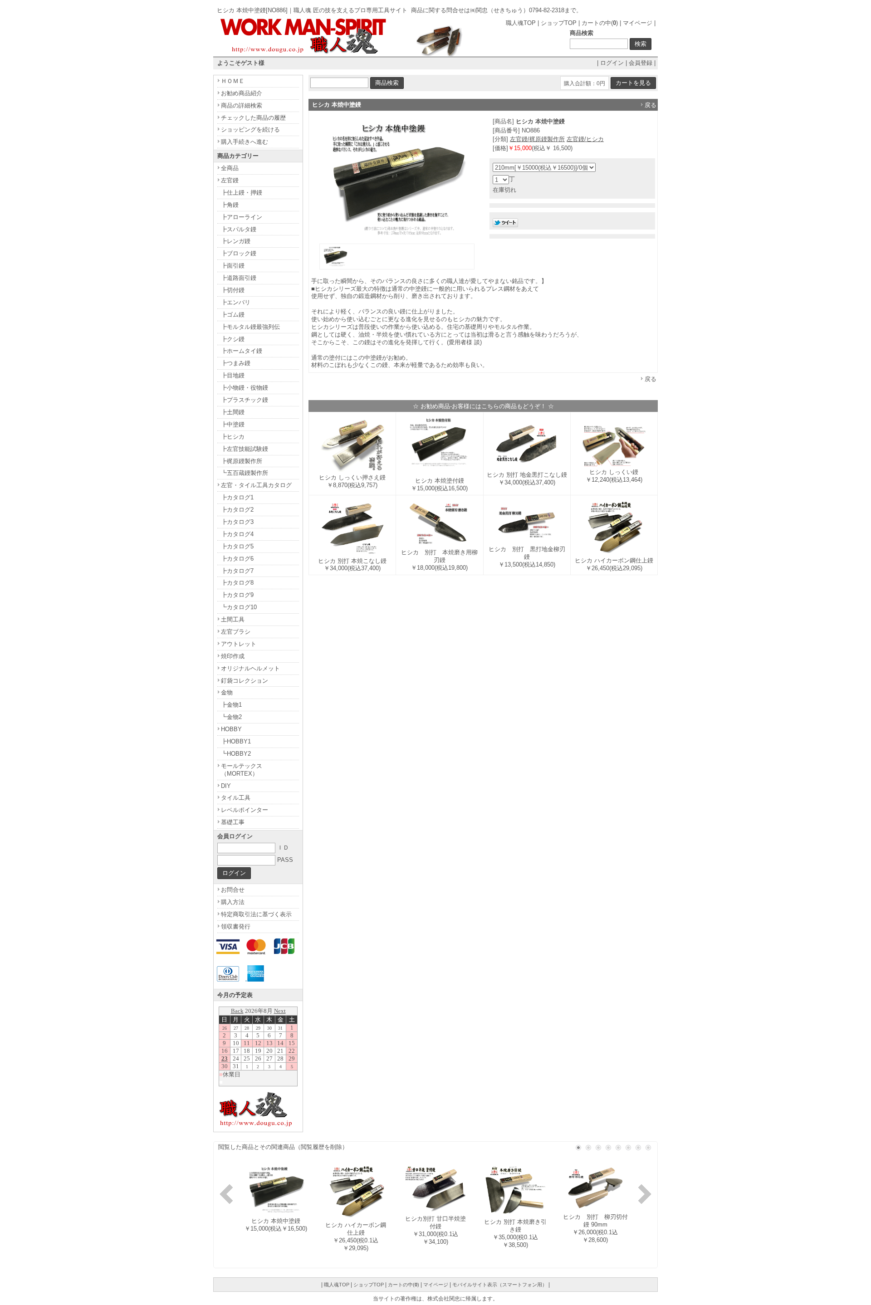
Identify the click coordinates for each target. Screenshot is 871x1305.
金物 (227, 692)
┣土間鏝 (233, 412)
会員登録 (640, 62)
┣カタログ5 (237, 546)
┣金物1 (231, 704)
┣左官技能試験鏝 (244, 448)
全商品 (230, 168)
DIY (226, 785)
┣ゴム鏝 (233, 314)
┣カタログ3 (237, 521)
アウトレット (238, 643)
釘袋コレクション (244, 680)
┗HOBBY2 (236, 753)
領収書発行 (235, 926)
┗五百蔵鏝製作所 (244, 472)
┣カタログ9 (237, 594)
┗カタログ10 (239, 607)
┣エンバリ (235, 302)
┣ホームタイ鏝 (241, 350)
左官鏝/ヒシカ (585, 139)
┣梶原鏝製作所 (241, 461)
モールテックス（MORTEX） (241, 769)
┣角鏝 (230, 204)
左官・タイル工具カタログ (256, 485)
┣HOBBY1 (236, 741)
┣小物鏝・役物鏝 (244, 387)
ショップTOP (559, 23)
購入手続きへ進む (244, 141)
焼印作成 (233, 656)
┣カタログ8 (237, 582)
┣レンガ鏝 (235, 241)
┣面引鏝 (233, 265)
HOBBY (231, 729)
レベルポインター (244, 809)
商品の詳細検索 (241, 105)
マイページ (637, 23)
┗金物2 (231, 717)
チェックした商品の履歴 (253, 117)
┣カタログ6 (237, 558)
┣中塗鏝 (233, 424)
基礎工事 (233, 822)
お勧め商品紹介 (241, 93)
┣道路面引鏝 (238, 277)
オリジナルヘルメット (250, 668)
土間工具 (233, 619)
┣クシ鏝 (233, 339)
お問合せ (233, 889)
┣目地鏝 (233, 375)
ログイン (612, 62)
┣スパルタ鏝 (238, 229)
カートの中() (600, 23)
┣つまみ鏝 (235, 363)
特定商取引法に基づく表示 (256, 914)
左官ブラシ (235, 631)
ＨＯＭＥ (233, 81)
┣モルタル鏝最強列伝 (250, 326)
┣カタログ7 (237, 570)
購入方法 (233, 902)
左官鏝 (230, 180)
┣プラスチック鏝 (244, 399)
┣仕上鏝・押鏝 (241, 192)
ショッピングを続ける (250, 129)
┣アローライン (241, 217)
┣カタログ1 (237, 497)
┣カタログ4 (237, 534)
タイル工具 (235, 797)
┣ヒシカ (233, 436)
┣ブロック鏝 (238, 253)
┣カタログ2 (237, 509)
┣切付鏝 (233, 290)
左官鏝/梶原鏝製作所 (537, 139)
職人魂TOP (521, 23)
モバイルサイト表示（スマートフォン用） (499, 1284)
